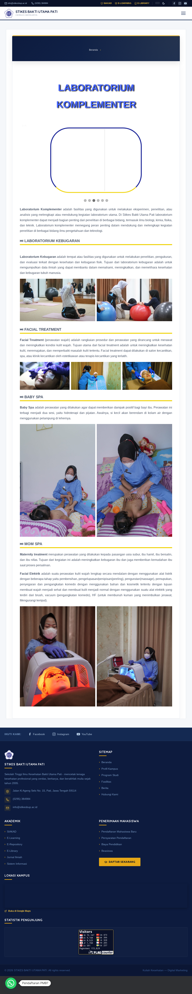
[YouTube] (185, 3)
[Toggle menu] (183, 13)
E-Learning (124, 3)
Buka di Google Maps (19, 911)
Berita (104, 787)
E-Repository (14, 844)
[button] (10, 983)
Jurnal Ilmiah (14, 857)
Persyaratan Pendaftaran (116, 837)
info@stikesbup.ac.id (17, 3)
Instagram (63, 734)
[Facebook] (174, 3)
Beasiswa (107, 850)
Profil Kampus (109, 768)
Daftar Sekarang (122, 861)
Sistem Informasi (17, 863)
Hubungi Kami (109, 794)
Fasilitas (106, 781)
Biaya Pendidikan (111, 844)
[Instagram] (180, 3)
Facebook (39, 734)
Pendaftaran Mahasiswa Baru (118, 831)
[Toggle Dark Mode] (163, 3)
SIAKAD (108, 3)
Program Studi (109, 775)
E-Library (143, 3)
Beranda (93, 50)
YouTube (87, 734)
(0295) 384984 (41, 3)
